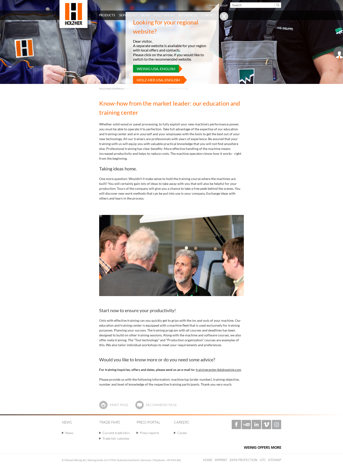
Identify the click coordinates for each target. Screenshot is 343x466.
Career (182, 433)
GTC (263, 460)
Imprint (221, 460)
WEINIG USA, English (156, 68)
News (69, 433)
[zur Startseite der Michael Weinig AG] (74, 14)
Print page (119, 405)
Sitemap (274, 460)
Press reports (149, 433)
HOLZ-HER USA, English (158, 80)
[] (278, 5)
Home (207, 460)
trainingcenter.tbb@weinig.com (218, 370)
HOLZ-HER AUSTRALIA (111, 88)
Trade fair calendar (116, 438)
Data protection (243, 460)
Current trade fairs (116, 433)
